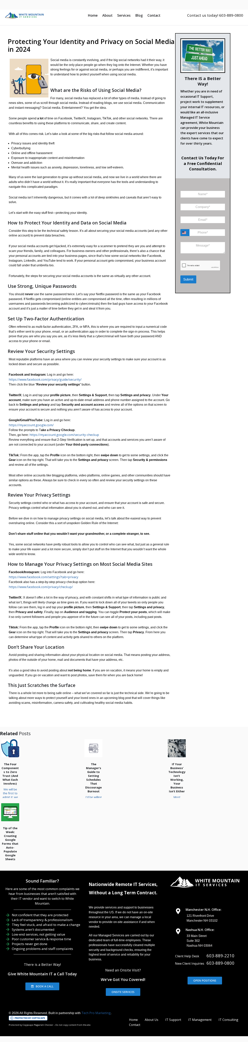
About (107, 15)
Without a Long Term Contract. (123, 893)
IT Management (200, 1020)
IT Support (173, 1020)
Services (124, 15)
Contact (153, 15)
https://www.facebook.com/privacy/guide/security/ (45, 379)
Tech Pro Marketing (96, 1013)
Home (93, 15)
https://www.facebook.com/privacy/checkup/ (41, 587)
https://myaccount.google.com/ (31, 425)
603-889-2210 (220, 955)
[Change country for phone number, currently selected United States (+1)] (184, 232)
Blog (139, 15)
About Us (151, 1020)
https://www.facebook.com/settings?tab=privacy (43, 577)
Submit (188, 279)
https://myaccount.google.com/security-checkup (64, 435)
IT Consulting (228, 1020)
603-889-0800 (220, 963)
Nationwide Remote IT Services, (123, 884)
